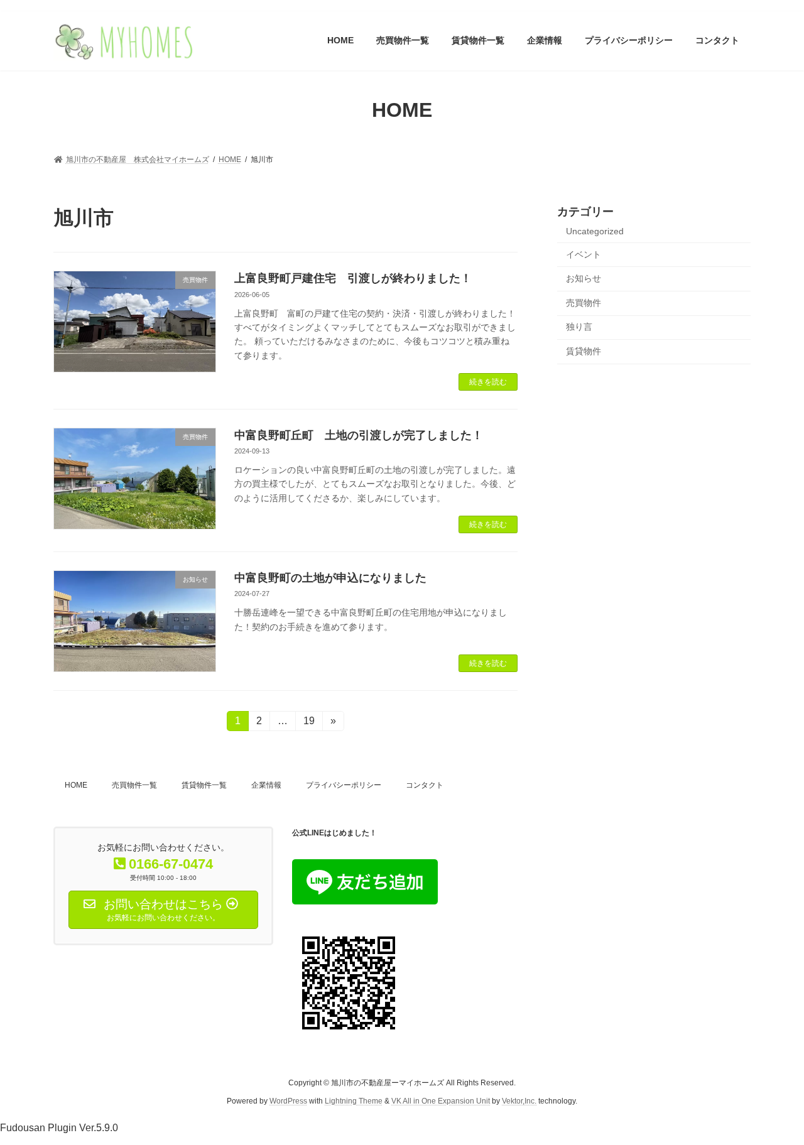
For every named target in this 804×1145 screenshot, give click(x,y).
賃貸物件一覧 (204, 785)
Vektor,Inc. (519, 1100)
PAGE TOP (773, 1098)
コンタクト (424, 785)
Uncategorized (595, 231)
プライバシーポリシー (343, 785)
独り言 (579, 327)
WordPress (288, 1100)
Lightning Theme (354, 1100)
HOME (76, 785)
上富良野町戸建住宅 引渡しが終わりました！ (353, 278)
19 (309, 723)
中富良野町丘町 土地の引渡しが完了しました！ (358, 435)
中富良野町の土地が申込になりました (330, 578)
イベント (583, 254)
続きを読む (488, 381)
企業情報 (266, 785)
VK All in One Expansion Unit (440, 1100)
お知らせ (583, 278)
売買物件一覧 (134, 785)
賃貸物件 (583, 351)
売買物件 (583, 302)
